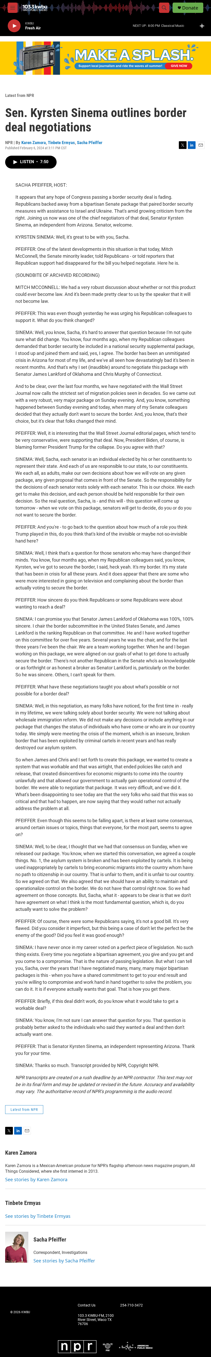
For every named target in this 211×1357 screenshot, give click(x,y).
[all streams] (203, 25)
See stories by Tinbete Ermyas (38, 1216)
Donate (190, 8)
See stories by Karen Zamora (36, 1179)
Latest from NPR (19, 95)
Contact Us (86, 1305)
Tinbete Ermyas (61, 142)
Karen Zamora (33, 142)
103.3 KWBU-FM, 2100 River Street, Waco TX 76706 (96, 1320)
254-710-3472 (131, 1305)
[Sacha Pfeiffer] (16, 1247)
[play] (14, 26)
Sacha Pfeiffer (89, 142)
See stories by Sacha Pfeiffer (64, 1261)
